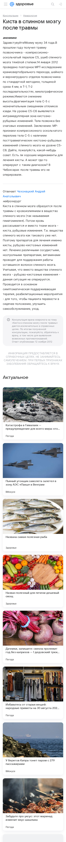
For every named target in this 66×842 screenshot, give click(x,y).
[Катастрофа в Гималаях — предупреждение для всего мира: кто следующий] (33, 413)
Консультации (10, 15)
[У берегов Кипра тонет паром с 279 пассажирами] (33, 748)
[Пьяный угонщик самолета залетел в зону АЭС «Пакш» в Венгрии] (33, 469)
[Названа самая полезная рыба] (33, 525)
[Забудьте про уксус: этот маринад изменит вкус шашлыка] (33, 804)
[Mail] (12, 4)
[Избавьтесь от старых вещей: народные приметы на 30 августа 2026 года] (33, 693)
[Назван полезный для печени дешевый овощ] (33, 581)
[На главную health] (24, 4)
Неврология (30, 15)
